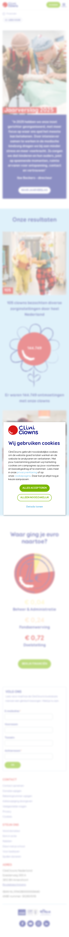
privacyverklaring (27, 472)
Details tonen (34, 507)
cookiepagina (22, 476)
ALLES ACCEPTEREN (34, 488)
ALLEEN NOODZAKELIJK (34, 497)
